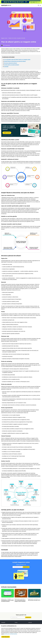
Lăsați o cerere (7, 132)
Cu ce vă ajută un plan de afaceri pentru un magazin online (17, 59)
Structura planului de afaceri (10, 63)
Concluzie (6, 66)
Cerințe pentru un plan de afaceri (11, 64)
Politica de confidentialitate (10, 633)
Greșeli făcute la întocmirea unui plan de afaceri (15, 61)
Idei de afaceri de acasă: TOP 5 (34, 600)
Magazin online (4, 38)
